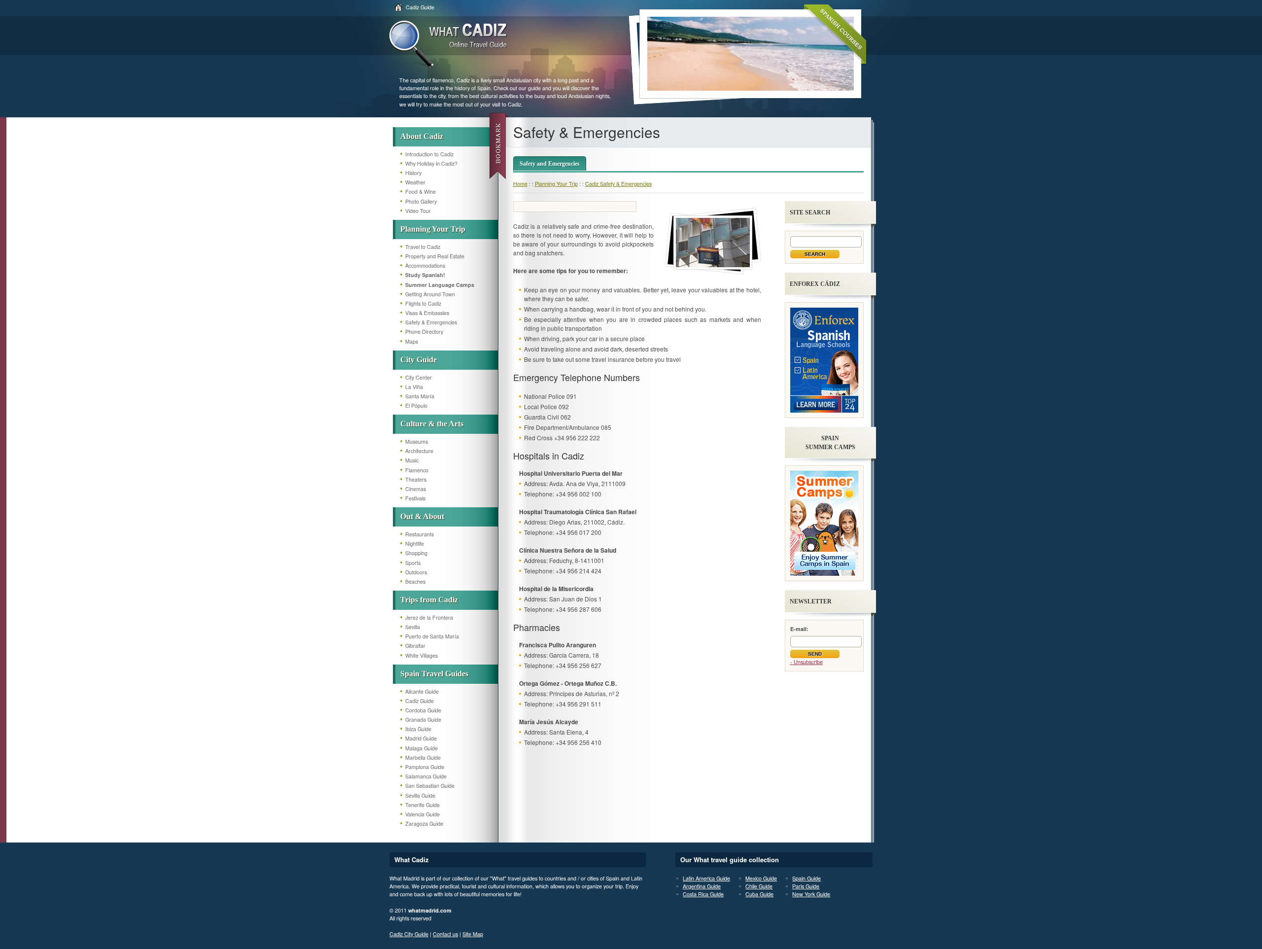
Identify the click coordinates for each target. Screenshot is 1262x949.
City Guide (418, 359)
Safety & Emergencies (431, 322)
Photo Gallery (421, 201)
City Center (418, 377)
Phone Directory (424, 331)
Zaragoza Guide (424, 823)
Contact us (445, 934)
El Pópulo (416, 405)
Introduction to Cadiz (429, 154)
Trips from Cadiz (429, 600)
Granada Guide (423, 719)
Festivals (415, 498)
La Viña (414, 386)
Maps (411, 341)
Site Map (472, 934)
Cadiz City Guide (408, 934)
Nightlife (414, 543)
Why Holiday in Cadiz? (431, 163)
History (413, 172)
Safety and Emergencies (550, 163)
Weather (415, 182)
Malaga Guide (421, 748)
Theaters (415, 479)
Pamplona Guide (424, 767)
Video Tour (418, 210)
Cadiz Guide (420, 7)
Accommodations (425, 265)
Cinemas (415, 488)
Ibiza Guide (418, 729)
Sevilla (412, 627)
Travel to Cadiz (422, 246)
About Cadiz (421, 136)
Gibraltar (415, 645)
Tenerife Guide (422, 804)
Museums (416, 441)
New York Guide (811, 894)
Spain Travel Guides (434, 673)
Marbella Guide (423, 757)
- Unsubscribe (806, 662)
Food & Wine (420, 191)
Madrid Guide (421, 738)
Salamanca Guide (426, 776)
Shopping (416, 553)
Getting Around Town (430, 294)
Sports (413, 562)
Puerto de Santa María (432, 636)
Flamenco (416, 470)
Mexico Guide (761, 878)
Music (412, 460)
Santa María (419, 396)
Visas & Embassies (427, 312)
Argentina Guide (702, 886)
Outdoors (416, 572)
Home (520, 183)
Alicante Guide (422, 691)
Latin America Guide (706, 878)
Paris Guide (805, 886)
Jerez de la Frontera (429, 617)
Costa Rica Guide (703, 894)
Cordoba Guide (423, 710)
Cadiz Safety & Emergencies (618, 183)
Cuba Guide (759, 894)
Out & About (422, 516)
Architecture (419, 451)
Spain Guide (806, 878)
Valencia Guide (422, 814)
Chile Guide (758, 886)
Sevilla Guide (420, 795)
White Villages (421, 655)
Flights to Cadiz (423, 303)
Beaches (415, 581)
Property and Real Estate (434, 256)
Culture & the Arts (431, 424)
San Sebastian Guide (430, 785)
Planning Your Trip (432, 229)
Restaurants (419, 534)
